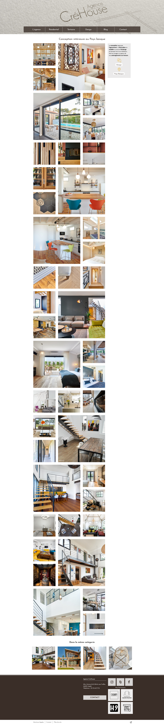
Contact (123, 30)
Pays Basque (119, 74)
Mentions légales (38, 722)
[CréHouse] (82, 10)
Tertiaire (71, 30)
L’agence (37, 30)
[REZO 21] (131, 722)
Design (88, 30)
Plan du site (57, 722)
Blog (106, 30)
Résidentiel (54, 30)
